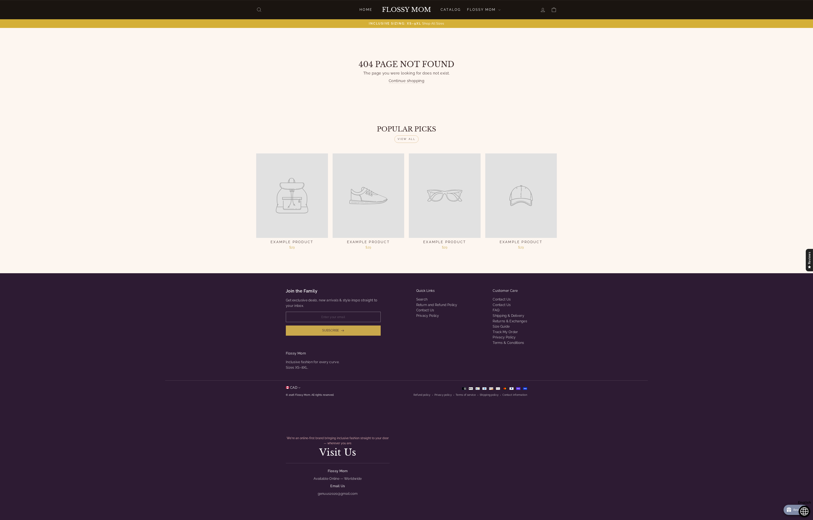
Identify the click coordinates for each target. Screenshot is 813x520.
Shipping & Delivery (508, 316)
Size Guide (501, 326)
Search (422, 299)
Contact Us (425, 310)
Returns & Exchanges (510, 321)
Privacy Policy (427, 316)
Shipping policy (489, 394)
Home (365, 10)
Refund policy (422, 394)
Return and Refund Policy (436, 305)
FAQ (496, 310)
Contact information (514, 394)
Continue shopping (406, 81)
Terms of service (466, 394)
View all (407, 139)
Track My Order (505, 332)
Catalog (451, 10)
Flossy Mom (406, 10)
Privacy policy (443, 394)
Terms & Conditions (508, 343)
